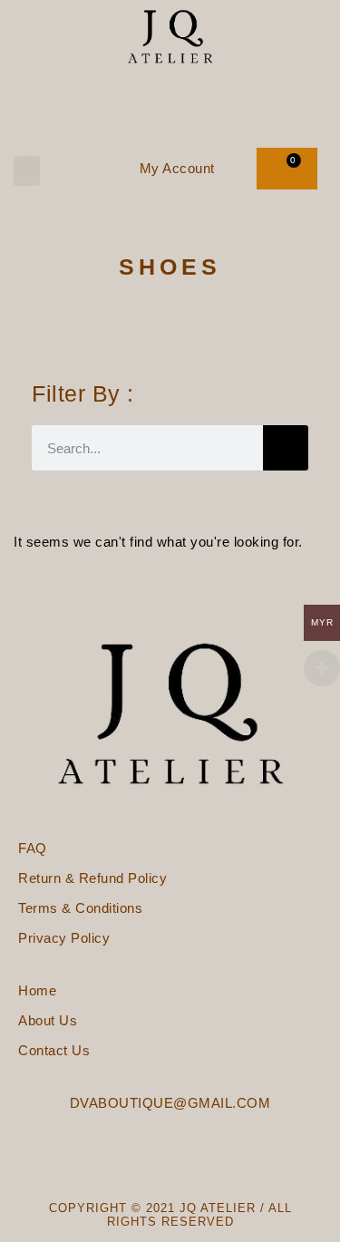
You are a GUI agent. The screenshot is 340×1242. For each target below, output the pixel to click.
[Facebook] (146, 97)
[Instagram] (193, 97)
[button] (27, 171)
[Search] (285, 448)
